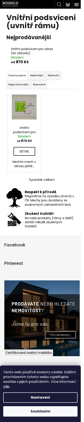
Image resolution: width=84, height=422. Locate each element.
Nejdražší (53, 75)
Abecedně (39, 84)
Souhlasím (40, 411)
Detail (24, 151)
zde (6, 386)
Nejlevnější (37, 75)
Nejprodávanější (18, 84)
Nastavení (40, 397)
